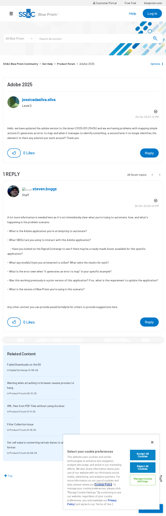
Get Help (47, 63)
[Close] (152, 442)
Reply (149, 153)
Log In (152, 13)
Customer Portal (106, 3)
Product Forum (66, 63)
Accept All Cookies (143, 455)
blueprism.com (153, 3)
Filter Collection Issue (20, 424)
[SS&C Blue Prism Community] (38, 13)
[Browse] (13, 14)
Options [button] (155, 63)
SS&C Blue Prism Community (20, 63)
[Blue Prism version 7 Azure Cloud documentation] (159, 175)
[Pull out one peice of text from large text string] (152, 175)
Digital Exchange (19, 370)
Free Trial (130, 3)
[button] (14, 153)
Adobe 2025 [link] (87, 63)
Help (132, 13)
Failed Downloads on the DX (24, 364)
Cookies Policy (103, 484)
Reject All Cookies (142, 467)
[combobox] (99, 38)
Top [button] (10, 475)
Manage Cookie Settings (143, 480)
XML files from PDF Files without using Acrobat (36, 406)
